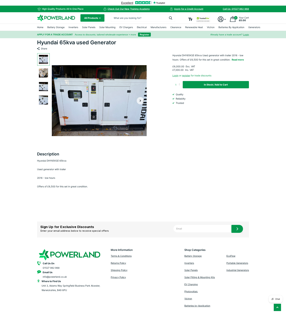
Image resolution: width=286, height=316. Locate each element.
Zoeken (170, 18)
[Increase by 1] (180, 82)
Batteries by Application (197, 305)
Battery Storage (56, 27)
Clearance (175, 27)
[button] (140, 100)
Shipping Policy (119, 270)
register (186, 75)
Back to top (277, 307)
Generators (254, 27)
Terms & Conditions (121, 255)
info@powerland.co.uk (55, 276)
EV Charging (191, 284)
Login (246, 34)
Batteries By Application (231, 27)
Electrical (142, 27)
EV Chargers (126, 27)
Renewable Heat (194, 27)
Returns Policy (118, 263)
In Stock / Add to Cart (216, 84)
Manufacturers (158, 27)
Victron (211, 27)
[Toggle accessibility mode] (190, 19)
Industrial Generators (237, 270)
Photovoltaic (191, 291)
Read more (238, 59)
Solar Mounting (107, 27)
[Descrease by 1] (180, 87)
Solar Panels (88, 27)
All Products (91, 18)
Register (144, 34)
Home (40, 27)
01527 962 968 (51, 267)
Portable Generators (237, 263)
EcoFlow (230, 255)
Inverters (73, 27)
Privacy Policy (118, 277)
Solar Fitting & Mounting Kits (199, 277)
